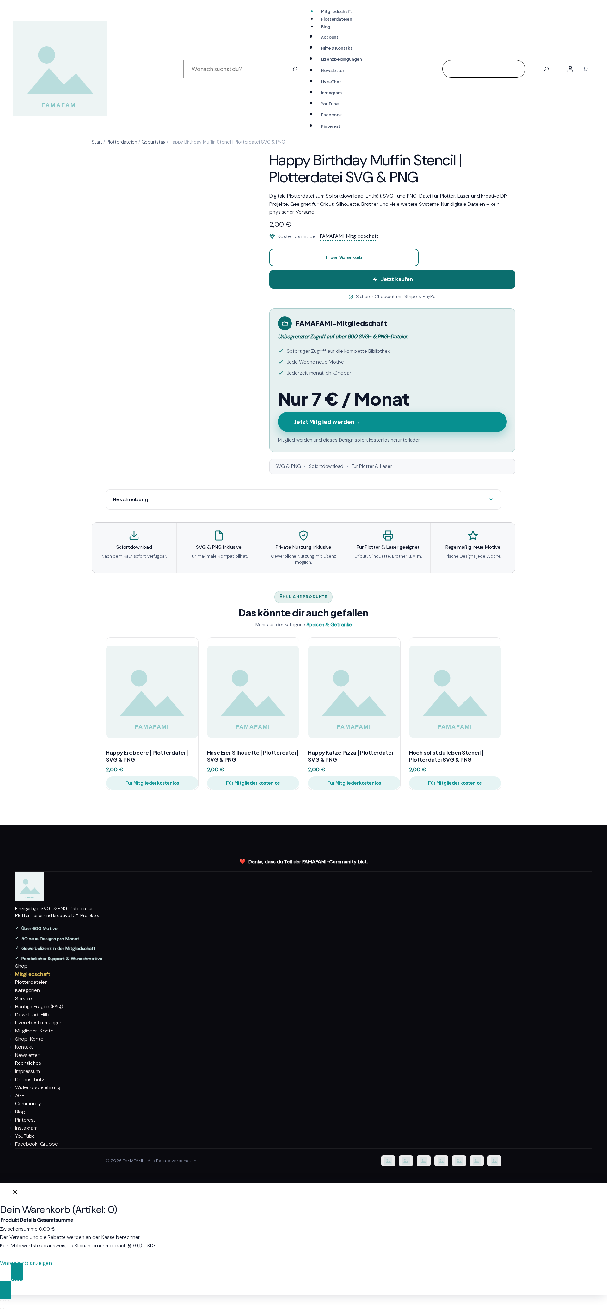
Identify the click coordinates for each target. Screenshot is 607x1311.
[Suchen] (295, 69)
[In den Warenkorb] (187, 730)
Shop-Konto (29, 1039)
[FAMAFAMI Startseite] (303, 886)
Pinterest (25, 1120)
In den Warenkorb (344, 257)
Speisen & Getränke (329, 625)
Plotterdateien (122, 142)
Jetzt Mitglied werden (327, 421)
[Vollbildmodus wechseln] (3, 1300)
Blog (20, 1111)
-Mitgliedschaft (349, 236)
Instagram (26, 1127)
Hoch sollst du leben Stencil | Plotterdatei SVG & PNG (446, 756)
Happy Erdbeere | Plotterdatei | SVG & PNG (147, 756)
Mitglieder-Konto (34, 1030)
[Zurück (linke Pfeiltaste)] (0, 1308)
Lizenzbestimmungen (39, 1022)
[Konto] (570, 69)
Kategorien (27, 990)
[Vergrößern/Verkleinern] (0, 1300)
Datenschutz (29, 1079)
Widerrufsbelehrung (37, 1087)
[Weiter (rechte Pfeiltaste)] (3, 1308)
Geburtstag (154, 142)
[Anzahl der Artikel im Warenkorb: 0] (585, 69)
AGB (20, 1095)
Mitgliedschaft (32, 974)
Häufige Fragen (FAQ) (39, 1006)
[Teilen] (5, 1300)
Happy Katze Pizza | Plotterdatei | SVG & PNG (352, 756)
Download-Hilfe (33, 1014)
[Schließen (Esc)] (8, 1300)
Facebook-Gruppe (36, 1144)
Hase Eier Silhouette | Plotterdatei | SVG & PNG (253, 756)
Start (97, 142)
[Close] (15, 1193)
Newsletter (27, 1055)
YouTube (25, 1136)
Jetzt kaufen (397, 279)
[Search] (546, 69)
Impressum (27, 1071)
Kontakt (24, 1047)
